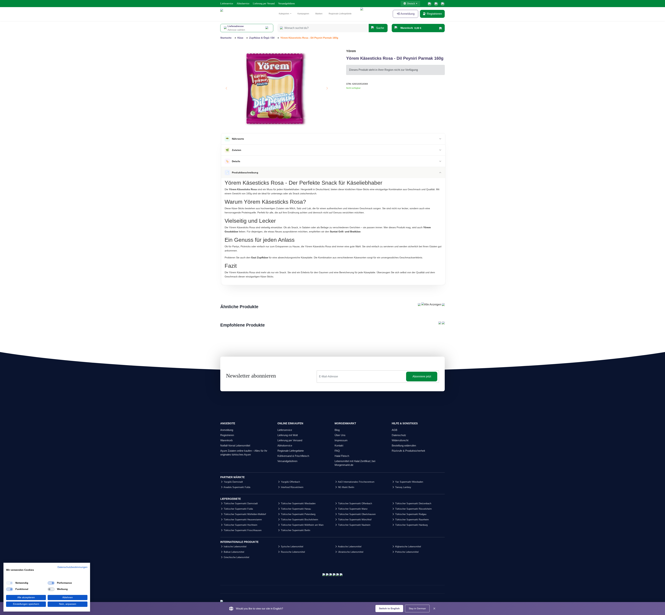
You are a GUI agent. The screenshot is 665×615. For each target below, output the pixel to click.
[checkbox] (9, 583)
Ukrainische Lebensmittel (350, 552)
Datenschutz (399, 435)
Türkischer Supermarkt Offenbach (354, 503)
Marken (318, 13)
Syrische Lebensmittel (291, 546)
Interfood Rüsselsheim (291, 487)
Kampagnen (303, 13)
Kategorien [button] (284, 13)
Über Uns (340, 435)
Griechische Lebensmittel (236, 557)
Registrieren (434, 13)
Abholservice (243, 3)
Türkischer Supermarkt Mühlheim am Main (301, 525)
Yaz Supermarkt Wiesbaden (408, 482)
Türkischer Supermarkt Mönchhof (354, 519)
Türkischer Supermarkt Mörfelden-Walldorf (244, 514)
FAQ (337, 450)
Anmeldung (407, 13)
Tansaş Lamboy (402, 487)
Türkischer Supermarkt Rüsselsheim (413, 509)
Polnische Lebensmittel (406, 552)
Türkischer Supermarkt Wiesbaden (298, 503)
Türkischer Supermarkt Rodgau (410, 514)
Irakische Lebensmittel (234, 546)
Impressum (341, 440)
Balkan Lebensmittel (233, 552)
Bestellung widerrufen (404, 445)
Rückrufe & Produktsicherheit (408, 450)
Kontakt (339, 445)
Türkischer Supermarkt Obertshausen (356, 514)
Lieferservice (226, 3)
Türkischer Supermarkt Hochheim (240, 525)
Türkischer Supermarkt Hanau (295, 509)
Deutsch (411, 3)
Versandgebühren (286, 3)
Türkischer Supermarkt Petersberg (297, 514)
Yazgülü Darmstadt (233, 482)
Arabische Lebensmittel (349, 546)
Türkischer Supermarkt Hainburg (411, 525)
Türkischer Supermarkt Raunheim (411, 519)
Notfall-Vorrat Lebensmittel (235, 445)
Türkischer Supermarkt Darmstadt (240, 503)
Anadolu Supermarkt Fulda (236, 487)
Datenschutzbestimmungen (72, 567)
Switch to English (389, 608)
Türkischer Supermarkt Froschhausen (242, 530)
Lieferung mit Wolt (287, 435)
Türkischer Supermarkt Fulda (238, 509)
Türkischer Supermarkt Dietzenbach (412, 503)
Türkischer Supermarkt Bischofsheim (299, 519)
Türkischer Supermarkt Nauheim (353, 525)
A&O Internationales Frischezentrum (355, 482)
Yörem (351, 51)
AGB (394, 429)
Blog (337, 429)
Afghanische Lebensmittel (407, 546)
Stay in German (417, 608)
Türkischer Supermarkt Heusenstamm (242, 519)
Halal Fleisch (342, 455)
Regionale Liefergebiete (340, 13)
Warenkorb (226, 440)
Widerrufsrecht (400, 440)
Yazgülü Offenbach (290, 482)
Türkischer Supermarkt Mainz (352, 509)
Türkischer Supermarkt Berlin (295, 530)
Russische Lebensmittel (292, 552)
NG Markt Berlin (345, 487)
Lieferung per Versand (264, 3)
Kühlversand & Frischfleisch (293, 455)
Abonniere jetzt (422, 376)
